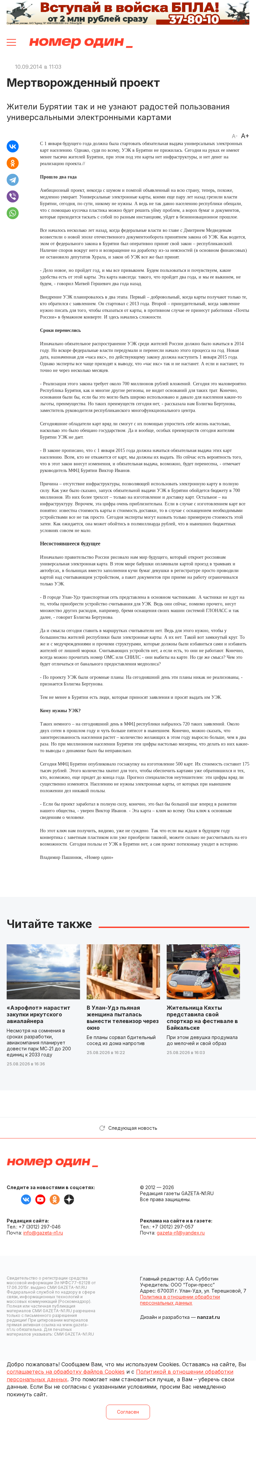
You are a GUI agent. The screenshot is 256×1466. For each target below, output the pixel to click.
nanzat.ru (208, 1317)
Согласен (128, 1412)
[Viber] (13, 196)
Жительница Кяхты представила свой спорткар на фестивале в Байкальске (202, 1017)
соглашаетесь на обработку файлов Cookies (66, 1371)
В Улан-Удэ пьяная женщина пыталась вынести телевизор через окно (123, 1017)
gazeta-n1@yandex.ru (181, 1233)
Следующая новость (132, 1128)
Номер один (81, 43)
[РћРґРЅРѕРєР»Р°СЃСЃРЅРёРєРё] (13, 163)
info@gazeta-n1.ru (43, 1233)
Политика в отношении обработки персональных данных (180, 1300)
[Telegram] (13, 180)
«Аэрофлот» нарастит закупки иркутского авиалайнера (38, 1014)
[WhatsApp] (13, 213)
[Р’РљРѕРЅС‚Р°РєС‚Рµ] (13, 146)
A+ (245, 136)
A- (235, 136)
